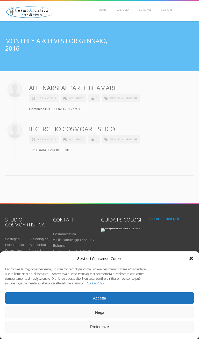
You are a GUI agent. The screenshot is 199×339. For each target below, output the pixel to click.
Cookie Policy (96, 283)
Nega (99, 312)
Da (164, 219)
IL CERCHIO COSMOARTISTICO (72, 129)
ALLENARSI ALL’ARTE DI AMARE (73, 87)
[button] (191, 258)
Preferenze (99, 326)
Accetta (99, 298)
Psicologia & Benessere (123, 98)
